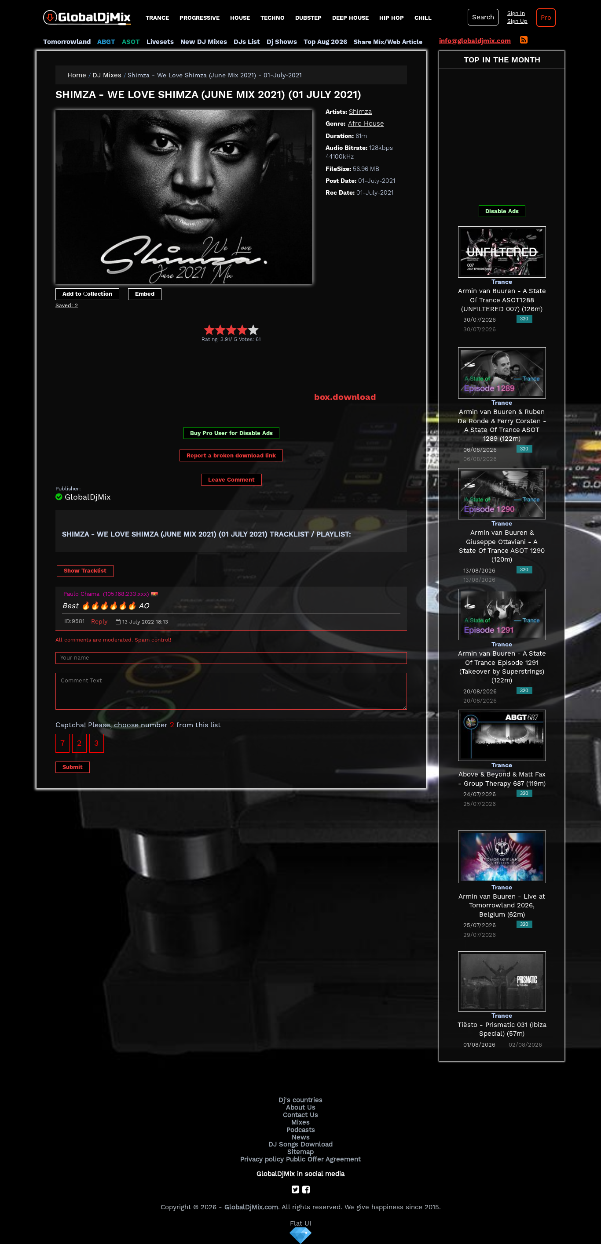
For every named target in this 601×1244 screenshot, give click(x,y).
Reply (99, 621)
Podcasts (300, 1130)
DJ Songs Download (300, 1144)
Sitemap (300, 1152)
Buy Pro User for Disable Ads (231, 433)
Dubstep (308, 18)
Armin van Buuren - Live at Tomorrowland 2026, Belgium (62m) (501, 905)
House (240, 18)
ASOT (131, 42)
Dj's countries (300, 1100)
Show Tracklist (85, 570)
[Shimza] (183, 195)
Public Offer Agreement (323, 1159)
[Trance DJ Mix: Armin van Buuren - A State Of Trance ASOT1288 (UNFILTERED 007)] (502, 251)
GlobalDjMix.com (251, 1207)
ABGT (106, 42)
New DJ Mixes (203, 42)
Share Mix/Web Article (388, 41)
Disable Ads (502, 211)
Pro (546, 18)
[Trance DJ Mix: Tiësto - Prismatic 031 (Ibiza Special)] (502, 981)
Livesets (160, 42)
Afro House (366, 123)
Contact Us (300, 1115)
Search (483, 17)
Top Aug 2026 (325, 42)
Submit (72, 767)
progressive (200, 18)
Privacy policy (262, 1159)
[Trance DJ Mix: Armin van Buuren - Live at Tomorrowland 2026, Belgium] (502, 856)
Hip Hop (391, 18)
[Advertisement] (215, 367)
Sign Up (517, 21)
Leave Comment (231, 479)
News (301, 1137)
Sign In (516, 13)
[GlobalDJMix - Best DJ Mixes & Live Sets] (84, 14)
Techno (272, 18)
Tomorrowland (67, 42)
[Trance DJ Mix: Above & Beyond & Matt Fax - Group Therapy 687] (502, 735)
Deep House (350, 18)
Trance (157, 18)
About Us (300, 1107)
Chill (423, 18)
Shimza (360, 112)
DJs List (247, 42)
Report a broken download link (231, 455)
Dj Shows (282, 42)
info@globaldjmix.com (475, 41)
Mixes (300, 1122)
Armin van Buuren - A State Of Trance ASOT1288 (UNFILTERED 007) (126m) (502, 300)
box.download (345, 397)
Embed (144, 293)
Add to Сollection (87, 293)
